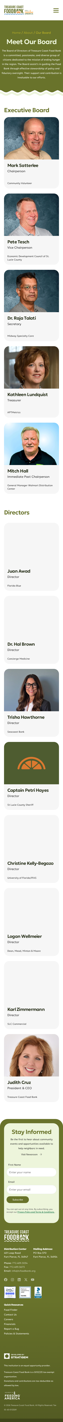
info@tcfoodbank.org (23, 1270)
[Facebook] (5, 1279)
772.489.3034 (20, 1263)
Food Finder (10, 1309)
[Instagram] (12, 1279)
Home (16, 33)
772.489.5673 (17, 1266)
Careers (8, 1319)
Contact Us (10, 1314)
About (28, 33)
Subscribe (17, 1199)
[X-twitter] (26, 1279)
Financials (9, 1324)
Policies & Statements (16, 1333)
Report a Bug (11, 1328)
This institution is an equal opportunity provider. (27, 1365)
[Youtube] (32, 1279)
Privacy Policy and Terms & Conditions (36, 1212)
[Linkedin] (19, 1279)
